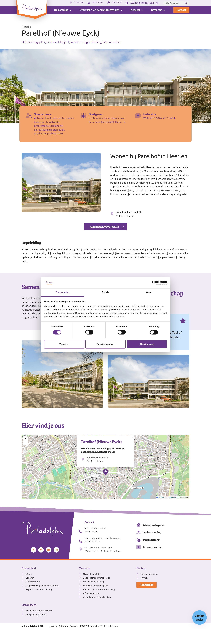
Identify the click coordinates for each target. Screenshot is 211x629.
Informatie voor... (92, 593)
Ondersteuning (152, 532)
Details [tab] (105, 292)
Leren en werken (153, 547)
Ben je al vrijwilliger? (36, 614)
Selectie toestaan (105, 344)
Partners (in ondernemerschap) (99, 589)
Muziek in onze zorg (93, 581)
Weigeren (64, 344)
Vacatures (97, 2)
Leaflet (161, 497)
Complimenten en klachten (97, 597)
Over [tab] (148, 292)
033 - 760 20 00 (92, 541)
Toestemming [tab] (62, 292)
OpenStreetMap (173, 497)
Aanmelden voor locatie (104, 226)
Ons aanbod (61, 10)
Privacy (144, 577)
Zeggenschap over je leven (96, 577)
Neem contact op (149, 573)
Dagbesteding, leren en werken (42, 585)
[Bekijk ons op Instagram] (56, 550)
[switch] (89, 332)
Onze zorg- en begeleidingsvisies (99, 10)
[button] (105, 472)
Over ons (156, 10)
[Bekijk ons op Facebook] (41, 550)
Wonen (29, 573)
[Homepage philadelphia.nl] (48, 529)
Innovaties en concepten (95, 585)
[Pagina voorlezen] (157, 3)
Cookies (74, 625)
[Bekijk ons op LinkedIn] (48, 550)
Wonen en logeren (153, 525)
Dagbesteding (151, 539)
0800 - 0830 (91, 531)
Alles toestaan (147, 344)
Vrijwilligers (29, 605)
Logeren (30, 577)
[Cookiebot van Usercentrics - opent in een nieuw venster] (154, 283)
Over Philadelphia (92, 573)
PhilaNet (116, 2)
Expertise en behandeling (39, 589)
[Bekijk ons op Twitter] (33, 550)
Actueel (135, 10)
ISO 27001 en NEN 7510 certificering (99, 625)
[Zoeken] (185, 3)
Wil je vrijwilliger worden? (39, 610)
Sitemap (63, 625)
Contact (181, 10)
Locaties (78, 2)
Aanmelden (146, 584)
